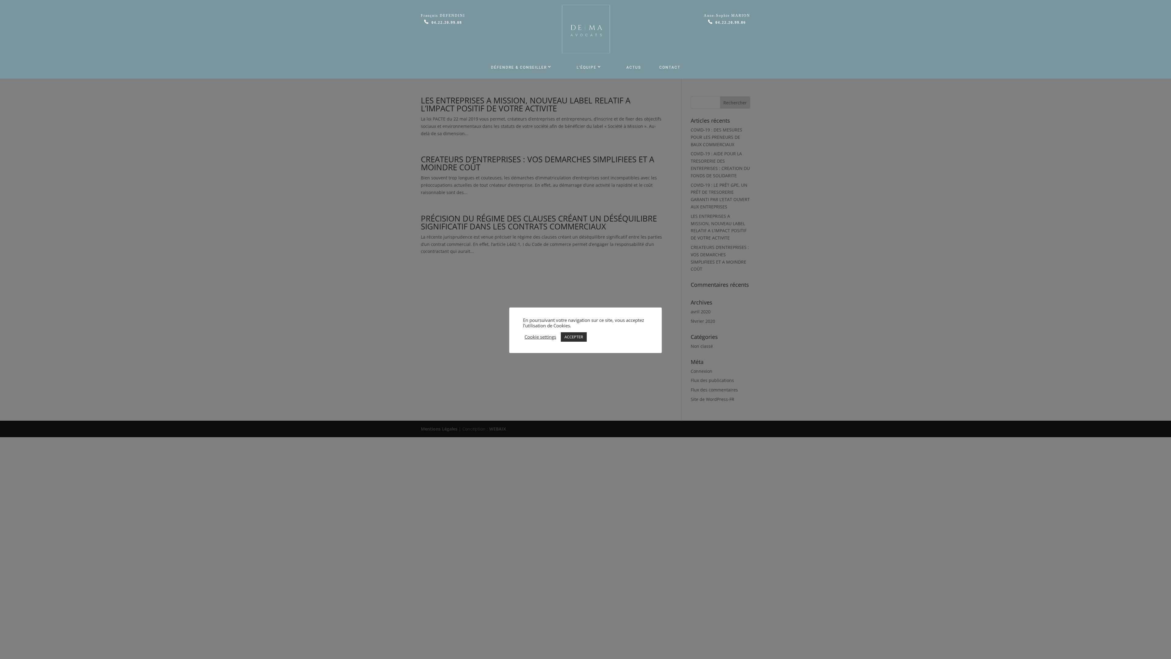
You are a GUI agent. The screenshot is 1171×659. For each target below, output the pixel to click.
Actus (633, 67)
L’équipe (586, 67)
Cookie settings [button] (540, 337)
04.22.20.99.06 (730, 22)
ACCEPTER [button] (573, 337)
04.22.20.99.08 (447, 22)
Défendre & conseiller (519, 67)
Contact (669, 67)
